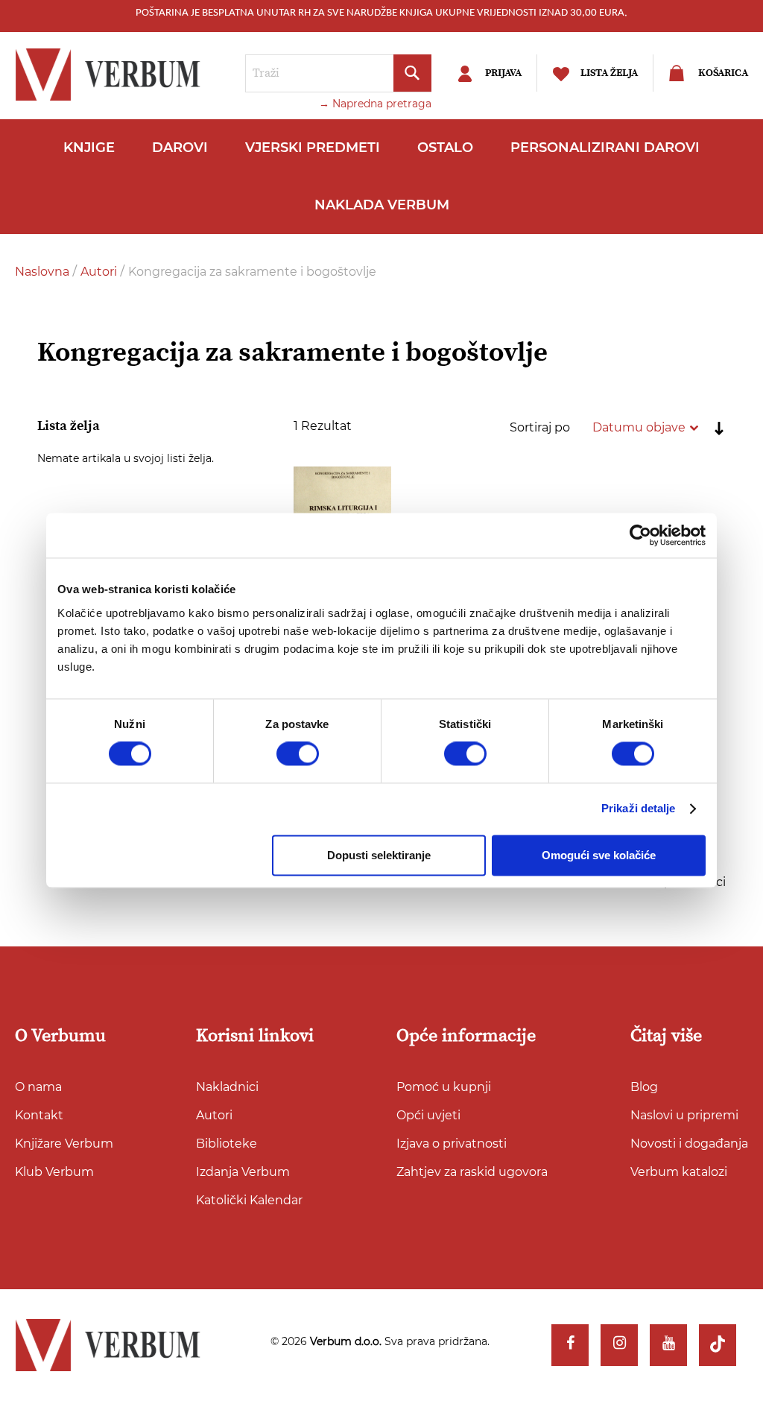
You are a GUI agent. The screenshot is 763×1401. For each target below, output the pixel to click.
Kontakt (39, 1115)
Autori (100, 272)
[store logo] (112, 74)
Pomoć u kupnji (443, 1087)
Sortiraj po (540, 427)
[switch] (297, 754)
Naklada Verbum (381, 205)
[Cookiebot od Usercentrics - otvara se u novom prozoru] (640, 535)
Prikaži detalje (638, 809)
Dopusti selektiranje (379, 855)
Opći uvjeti (428, 1115)
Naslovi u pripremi (684, 1115)
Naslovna (43, 272)
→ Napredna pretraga (375, 103)
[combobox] (338, 73)
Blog (644, 1087)
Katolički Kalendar (249, 1200)
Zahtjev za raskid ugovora (472, 1172)
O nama (38, 1087)
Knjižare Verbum (64, 1143)
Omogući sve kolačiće (599, 855)
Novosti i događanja (689, 1143)
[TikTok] (717, 1345)
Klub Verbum (54, 1172)
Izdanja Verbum (243, 1172)
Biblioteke (226, 1143)
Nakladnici (227, 1087)
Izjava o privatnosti (451, 1143)
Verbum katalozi (678, 1172)
